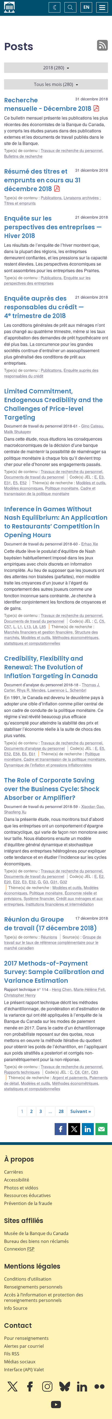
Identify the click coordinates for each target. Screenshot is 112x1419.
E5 (15, 482)
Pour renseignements (26, 1338)
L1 (20, 626)
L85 (42, 626)
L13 (27, 626)
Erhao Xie (89, 544)
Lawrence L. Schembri (67, 690)
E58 (16, 753)
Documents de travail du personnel (34, 477)
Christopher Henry (20, 995)
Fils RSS (11, 1354)
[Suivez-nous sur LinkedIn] (82, 1390)
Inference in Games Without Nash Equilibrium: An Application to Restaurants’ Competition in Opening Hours (55, 522)
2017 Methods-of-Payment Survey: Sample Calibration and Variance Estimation (54, 972)
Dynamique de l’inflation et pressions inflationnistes (48, 765)
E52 (23, 482)
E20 (7, 881)
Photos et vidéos (21, 1188)
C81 (85, 1072)
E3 (101, 477)
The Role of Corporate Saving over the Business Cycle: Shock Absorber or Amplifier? (51, 789)
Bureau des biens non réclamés (36, 1241)
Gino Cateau (92, 426)
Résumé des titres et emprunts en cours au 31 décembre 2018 (42, 180)
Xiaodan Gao (92, 806)
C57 (7, 626)
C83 (94, 1072)
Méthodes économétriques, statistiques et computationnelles (51, 640)
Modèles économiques (23, 488)
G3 (45, 881)
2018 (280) (53, 68)
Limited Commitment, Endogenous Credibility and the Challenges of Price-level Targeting (53, 404)
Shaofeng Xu (15, 812)
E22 (16, 881)
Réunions (49, 937)
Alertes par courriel (24, 1346)
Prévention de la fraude (28, 1203)
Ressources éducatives (27, 1195)
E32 (32, 881)
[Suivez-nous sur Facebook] (30, 1390)
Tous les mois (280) (53, 84)
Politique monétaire (61, 488)
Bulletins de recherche (23, 156)
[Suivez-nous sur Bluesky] (65, 1390)
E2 (101, 876)
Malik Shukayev (17, 431)
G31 (54, 881)
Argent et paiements (69, 1077)
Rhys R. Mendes (31, 690)
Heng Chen (61, 989)
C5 (101, 621)
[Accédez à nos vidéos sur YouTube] (56, 1408)
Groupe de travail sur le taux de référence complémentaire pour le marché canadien (52, 942)
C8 (77, 1072)
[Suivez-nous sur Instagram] (48, 1390)
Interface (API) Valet (24, 1370)
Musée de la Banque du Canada (36, 1233)
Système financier (39, 898)
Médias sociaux (19, 1362)
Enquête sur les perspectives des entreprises (47, 280)
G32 (63, 881)
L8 (35, 626)
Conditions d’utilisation (27, 1279)
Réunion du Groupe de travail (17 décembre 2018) (50, 924)
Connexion (19, 1249)
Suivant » (80, 1111)
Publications (51, 197)
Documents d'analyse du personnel (34, 748)
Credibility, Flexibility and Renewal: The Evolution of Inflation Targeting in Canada (51, 667)
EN (86, 7)
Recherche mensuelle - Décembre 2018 (47, 104)
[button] (61, 1129)
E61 (32, 753)
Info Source (15, 1308)
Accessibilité (16, 1180)
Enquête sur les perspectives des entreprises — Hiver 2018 (53, 227)
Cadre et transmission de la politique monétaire (49, 490)
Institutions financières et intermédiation (60, 904)
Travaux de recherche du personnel (71, 150)
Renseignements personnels (33, 1287)
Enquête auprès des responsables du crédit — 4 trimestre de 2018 (44, 307)
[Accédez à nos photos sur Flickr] (99, 1390)
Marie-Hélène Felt (89, 989)
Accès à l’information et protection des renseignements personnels (43, 1298)
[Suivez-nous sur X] (13, 1390)
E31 (7, 482)
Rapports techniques (22, 1072)
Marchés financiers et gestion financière (38, 632)
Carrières (13, 1172)
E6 (24, 753)
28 (61, 1111)
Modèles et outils (90, 482)
